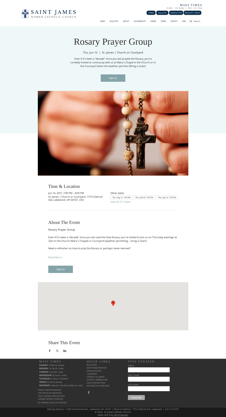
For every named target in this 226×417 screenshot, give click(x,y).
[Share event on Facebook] (49, 351)
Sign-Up (113, 78)
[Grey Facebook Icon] (89, 392)
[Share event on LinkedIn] (64, 351)
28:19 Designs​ (121, 414)
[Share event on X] (57, 351)
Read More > (55, 257)
